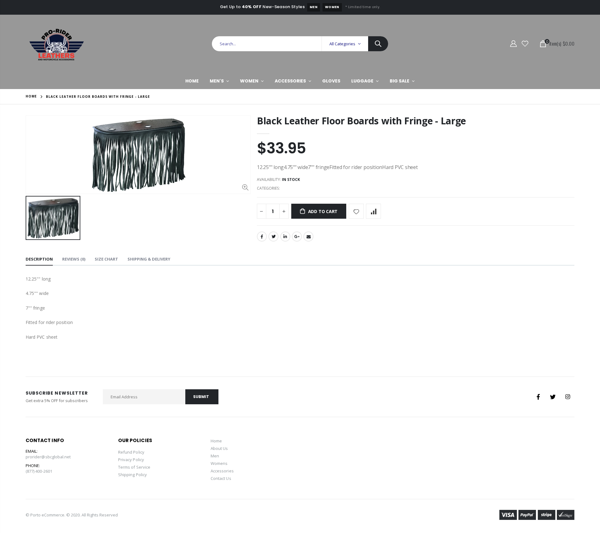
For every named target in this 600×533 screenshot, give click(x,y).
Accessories (222, 471)
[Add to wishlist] (356, 211)
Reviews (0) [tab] (73, 259)
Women (332, 7)
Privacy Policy (131, 459)
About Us (219, 448)
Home (31, 96)
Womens (219, 463)
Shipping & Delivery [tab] (149, 259)
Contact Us (221, 478)
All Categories (342, 44)
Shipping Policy (132, 474)
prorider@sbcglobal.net (48, 457)
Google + (297, 237)
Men (314, 7)
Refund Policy (131, 452)
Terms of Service (134, 467)
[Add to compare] (373, 211)
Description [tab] (39, 259)
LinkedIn (285, 237)
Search (378, 43)
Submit (201, 396)
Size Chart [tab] (106, 259)
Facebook (262, 237)
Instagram (567, 397)
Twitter (273, 237)
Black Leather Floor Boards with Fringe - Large (361, 120)
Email (308, 237)
